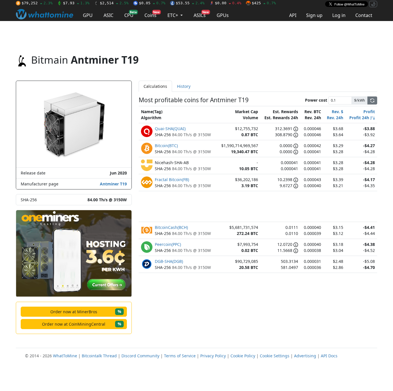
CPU (130, 14)
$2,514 (114, 3)
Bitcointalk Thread (99, 355)
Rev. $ (337, 111)
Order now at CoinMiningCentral (81, 324)
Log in (339, 15)
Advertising (305, 355)
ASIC (108, 15)
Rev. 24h (335, 117)
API (292, 15)
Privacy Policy (213, 355)
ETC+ (173, 15)
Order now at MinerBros (85, 311)
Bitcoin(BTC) (166, 145)
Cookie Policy (242, 355)
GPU (88, 15)
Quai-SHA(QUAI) (170, 128)
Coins (152, 14)
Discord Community (140, 355)
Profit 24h (359, 117)
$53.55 (190, 3)
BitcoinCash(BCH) (171, 227)
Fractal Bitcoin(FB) (172, 179)
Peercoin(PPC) (168, 244)
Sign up (314, 15)
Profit (369, 111)
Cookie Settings (274, 355)
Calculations (155, 86)
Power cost (316, 100)
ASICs (201, 14)
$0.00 (228, 3)
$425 (264, 3)
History (183, 86)
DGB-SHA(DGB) (169, 261)
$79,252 (37, 3)
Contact (363, 15)
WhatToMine (65, 355)
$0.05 (152, 3)
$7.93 (76, 3)
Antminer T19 (113, 184)
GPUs (223, 15)
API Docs (329, 355)
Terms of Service (180, 355)
